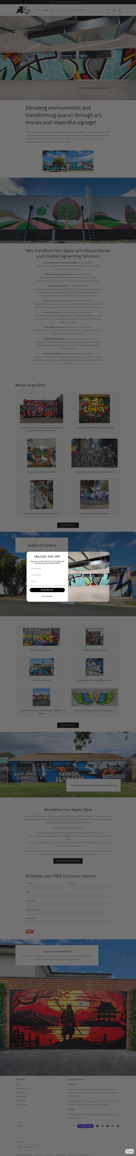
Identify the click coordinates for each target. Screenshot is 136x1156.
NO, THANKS (47, 596)
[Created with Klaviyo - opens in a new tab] (68, 603)
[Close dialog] (107, 554)
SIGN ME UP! (47, 590)
